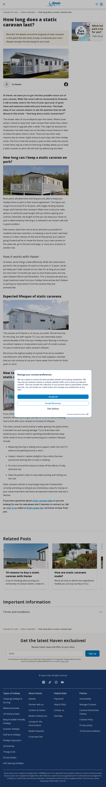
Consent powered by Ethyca (76, 414)
